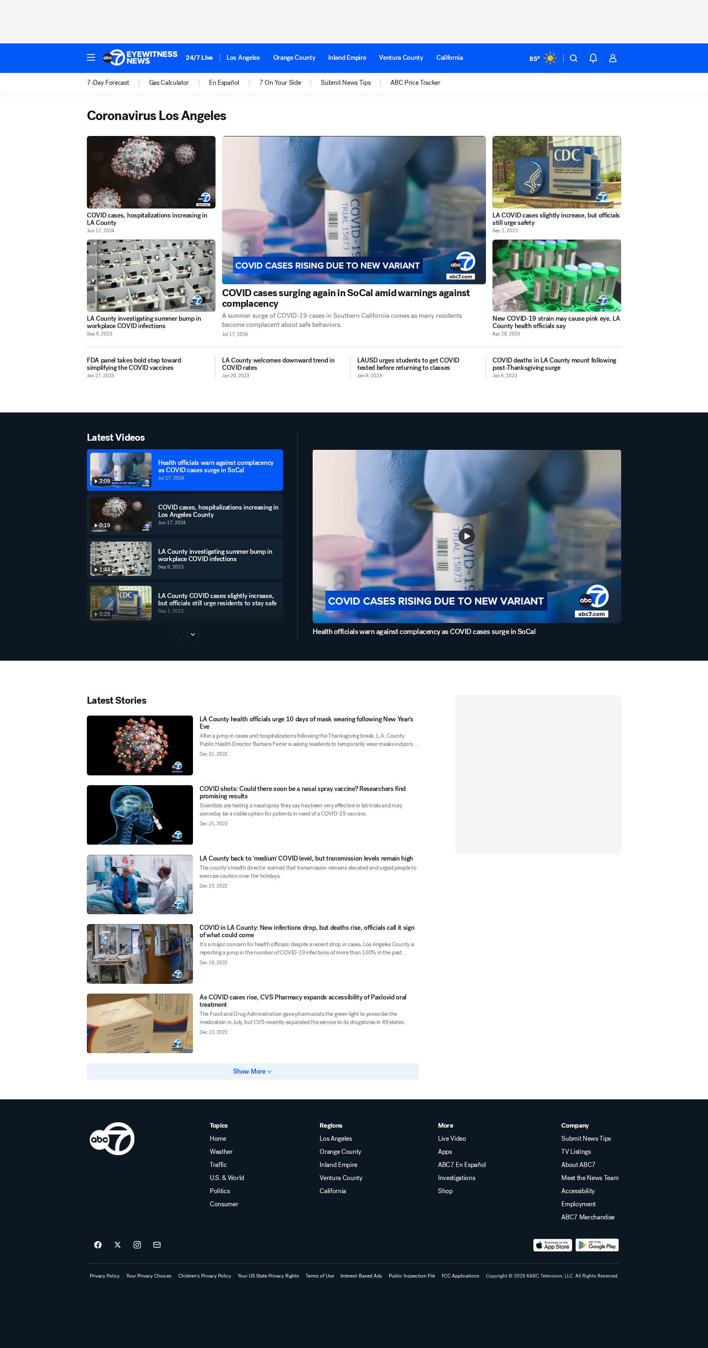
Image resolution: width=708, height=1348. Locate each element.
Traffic (218, 1165)
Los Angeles (243, 57)
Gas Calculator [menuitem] (169, 82)
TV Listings (575, 1152)
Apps (445, 1152)
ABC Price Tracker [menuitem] (415, 82)
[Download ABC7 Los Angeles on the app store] (552, 1245)
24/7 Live (199, 57)
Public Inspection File (412, 1275)
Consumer (224, 1204)
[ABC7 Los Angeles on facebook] (98, 1245)
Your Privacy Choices (149, 1275)
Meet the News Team (589, 1178)
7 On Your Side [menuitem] (280, 82)
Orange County (294, 57)
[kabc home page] (112, 1138)
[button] (91, 57)
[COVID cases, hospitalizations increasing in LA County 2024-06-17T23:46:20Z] (151, 172)
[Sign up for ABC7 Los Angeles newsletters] (157, 1245)
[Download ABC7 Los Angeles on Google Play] (597, 1245)
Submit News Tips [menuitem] (345, 82)
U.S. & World (227, 1178)
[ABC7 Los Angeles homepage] (140, 58)
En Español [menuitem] (224, 82)
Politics (219, 1191)
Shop (445, 1191)
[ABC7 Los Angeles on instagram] (137, 1245)
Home (218, 1138)
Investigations (456, 1178)
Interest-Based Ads (361, 1275)
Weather (221, 1152)
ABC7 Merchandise (588, 1217)
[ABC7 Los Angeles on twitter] (117, 1245)
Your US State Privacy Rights (268, 1275)
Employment (578, 1204)
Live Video (452, 1138)
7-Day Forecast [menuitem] (108, 82)
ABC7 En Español (462, 1165)
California (449, 57)
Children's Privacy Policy (204, 1275)
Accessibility (578, 1191)
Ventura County (401, 57)
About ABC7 (578, 1165)
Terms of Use (320, 1275)
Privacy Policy (105, 1275)
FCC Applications (460, 1275)
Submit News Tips (586, 1138)
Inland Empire (347, 57)
